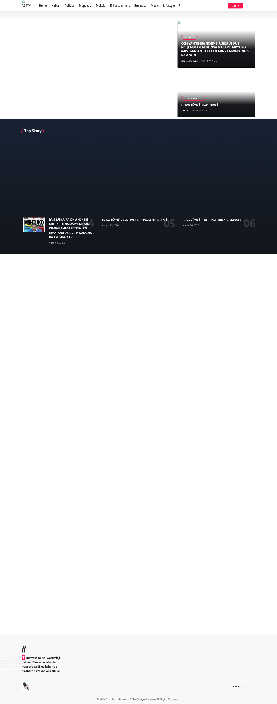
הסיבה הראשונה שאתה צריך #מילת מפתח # (211, 219)
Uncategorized (193, 98)
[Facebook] (249, 686)
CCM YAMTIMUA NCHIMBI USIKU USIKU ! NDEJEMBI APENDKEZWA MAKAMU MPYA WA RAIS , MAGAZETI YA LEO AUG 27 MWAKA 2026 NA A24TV (215, 49)
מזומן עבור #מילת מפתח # (200, 104)
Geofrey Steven (189, 60)
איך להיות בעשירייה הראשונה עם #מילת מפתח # (134, 219)
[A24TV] (27, 5)
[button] (179, 5)
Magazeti (189, 37)
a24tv (184, 110)
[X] (253, 686)
